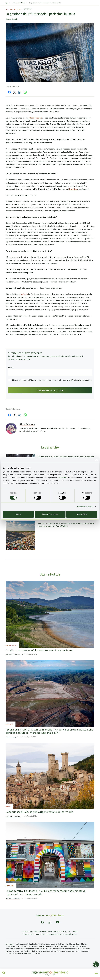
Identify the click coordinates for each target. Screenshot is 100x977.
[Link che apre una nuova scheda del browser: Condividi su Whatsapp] (25, 92)
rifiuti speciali (35, 118)
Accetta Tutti (81, 514)
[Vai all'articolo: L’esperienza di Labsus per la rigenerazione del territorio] (50, 776)
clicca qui (62, 477)
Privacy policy (28, 934)
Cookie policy (40, 934)
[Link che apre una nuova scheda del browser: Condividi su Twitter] (14, 92)
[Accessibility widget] (96, 964)
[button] (3, 973)
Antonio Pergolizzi (13, 654)
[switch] (37, 498)
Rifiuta (18, 514)
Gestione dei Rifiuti (18, 3)
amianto (24, 294)
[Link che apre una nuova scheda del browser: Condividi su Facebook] (9, 92)
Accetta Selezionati (50, 514)
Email (10, 367)
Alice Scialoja (12, 19)
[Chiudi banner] (96, 460)
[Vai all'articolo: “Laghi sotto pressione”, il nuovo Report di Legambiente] (50, 614)
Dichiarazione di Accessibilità (58, 934)
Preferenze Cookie (85, 507)
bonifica (73, 189)
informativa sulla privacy (41, 380)
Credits (74, 934)
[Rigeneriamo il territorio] (50, 972)
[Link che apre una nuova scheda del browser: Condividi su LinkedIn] (19, 92)
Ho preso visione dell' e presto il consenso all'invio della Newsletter (52, 380)
